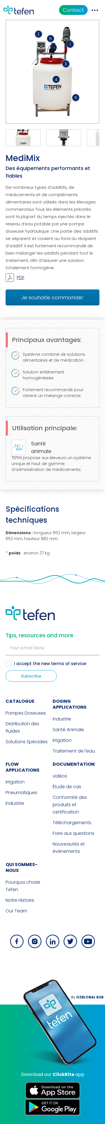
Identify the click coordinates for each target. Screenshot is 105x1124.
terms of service (68, 664)
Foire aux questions (73, 833)
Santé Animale (68, 729)
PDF (20, 277)
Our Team (16, 911)
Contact (73, 9)
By (87, 997)
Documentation (74, 764)
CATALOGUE (20, 701)
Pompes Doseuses (26, 713)
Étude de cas (67, 786)
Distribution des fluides (22, 727)
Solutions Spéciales (27, 741)
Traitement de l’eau (74, 751)
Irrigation (62, 740)
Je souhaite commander (52, 297)
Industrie (62, 719)
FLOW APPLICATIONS (22, 767)
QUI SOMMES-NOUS (22, 867)
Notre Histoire (20, 900)
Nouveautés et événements (69, 848)
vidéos (60, 776)
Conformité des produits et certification (70, 804)
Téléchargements (72, 822)
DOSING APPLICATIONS (70, 704)
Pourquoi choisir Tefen (23, 886)
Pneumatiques (21, 792)
